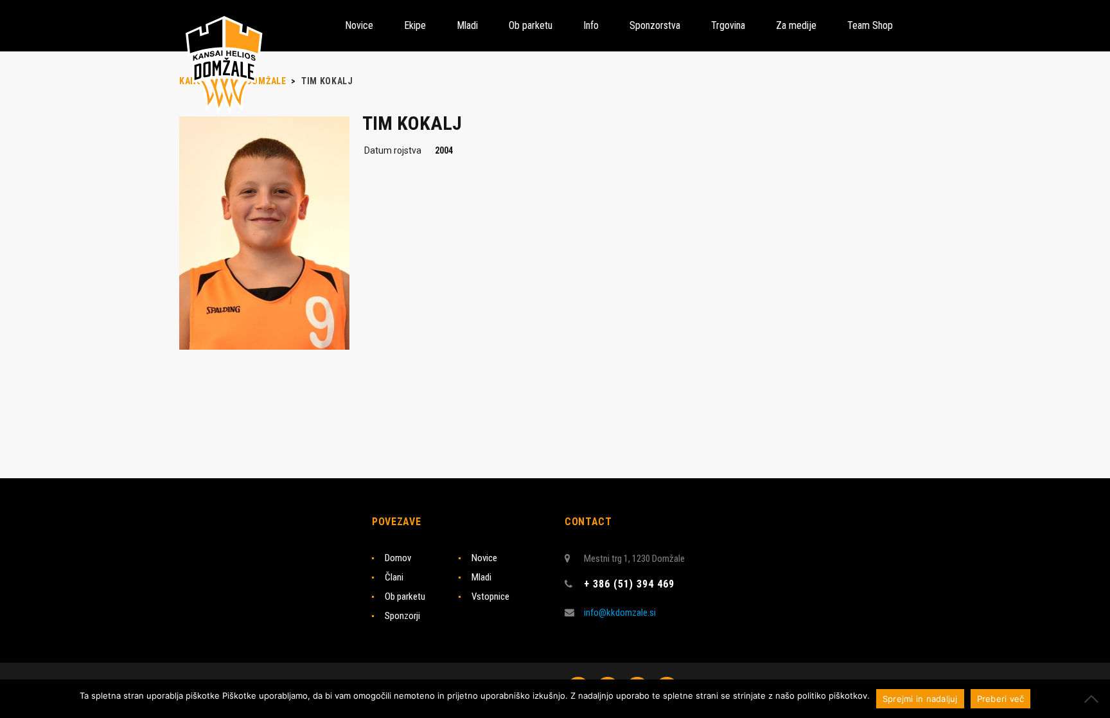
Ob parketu (405, 596)
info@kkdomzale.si (620, 612)
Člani (394, 577)
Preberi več (1001, 699)
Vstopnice (490, 596)
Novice (484, 558)
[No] (1094, 698)
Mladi (481, 577)
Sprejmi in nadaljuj (920, 699)
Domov (398, 558)
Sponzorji (402, 616)
